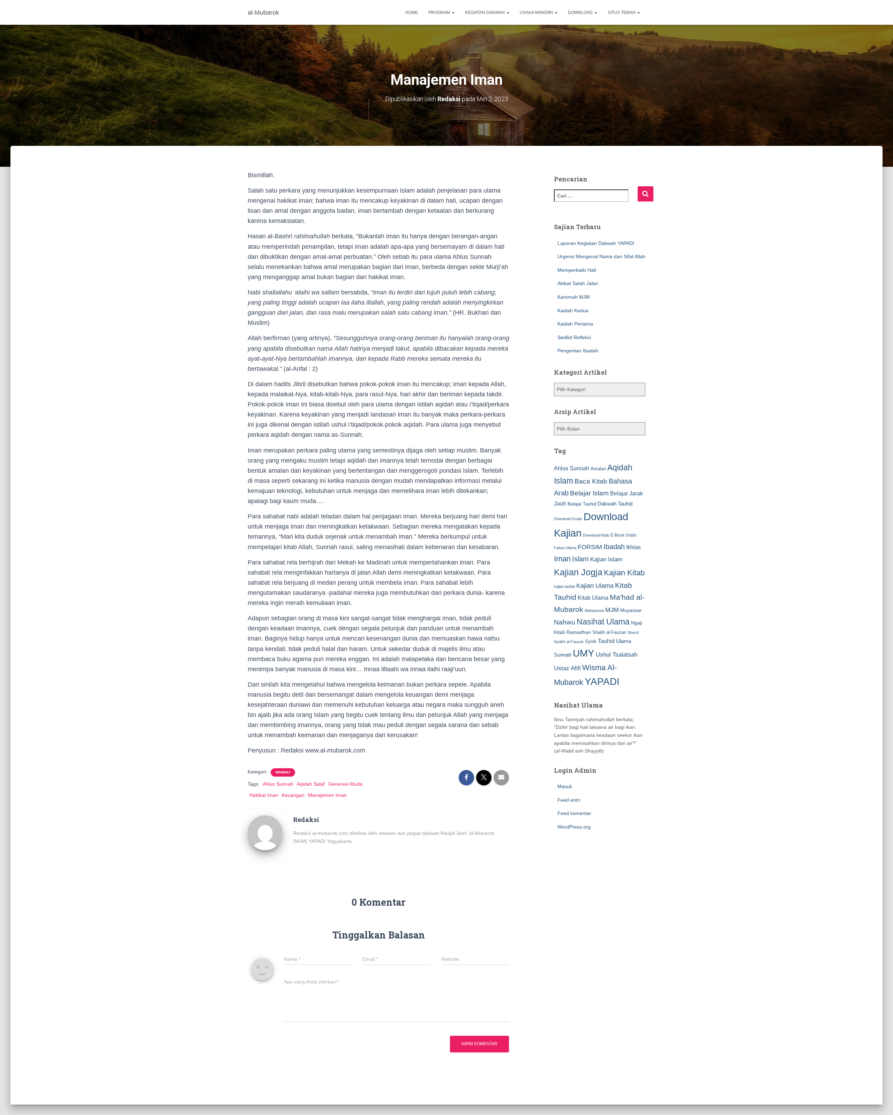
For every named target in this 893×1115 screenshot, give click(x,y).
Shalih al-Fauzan (609, 632)
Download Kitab (596, 535)
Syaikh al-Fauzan (569, 641)
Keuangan (293, 795)
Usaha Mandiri (537, 12)
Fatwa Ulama (565, 548)
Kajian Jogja (578, 572)
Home (411, 12)
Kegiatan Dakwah (485, 12)
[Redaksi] (265, 832)
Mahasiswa (594, 610)
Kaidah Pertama (575, 324)
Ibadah (614, 547)
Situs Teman (622, 12)
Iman (562, 558)
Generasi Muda (345, 784)
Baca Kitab (591, 481)
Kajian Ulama (595, 585)
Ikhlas (633, 547)
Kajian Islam (606, 559)
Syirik (590, 641)
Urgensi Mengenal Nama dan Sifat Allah (601, 256)
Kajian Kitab (624, 572)
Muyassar (631, 610)
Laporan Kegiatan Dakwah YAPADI (595, 243)
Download (581, 12)
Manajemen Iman (327, 795)
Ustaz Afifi (567, 668)
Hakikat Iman (263, 795)
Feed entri (568, 800)
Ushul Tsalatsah (616, 654)
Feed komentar (574, 813)
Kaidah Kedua (572, 310)
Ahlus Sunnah (278, 784)
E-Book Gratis (623, 535)
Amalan (598, 468)
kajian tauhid (564, 586)
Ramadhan (578, 632)
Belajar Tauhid (582, 504)
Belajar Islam (589, 493)
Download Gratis (568, 519)
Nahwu (564, 622)
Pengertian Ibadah (577, 350)
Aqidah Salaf (311, 784)
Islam (580, 559)
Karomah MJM (573, 297)
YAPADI (602, 681)
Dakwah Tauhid (615, 504)
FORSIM (590, 547)
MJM (612, 609)
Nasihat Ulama (603, 621)
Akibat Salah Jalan (577, 283)
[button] (453, 12)
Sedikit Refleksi (574, 337)
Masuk (564, 786)
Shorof (633, 632)
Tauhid (606, 641)
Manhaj (283, 772)
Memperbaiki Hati (576, 270)
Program (439, 12)
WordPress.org (574, 827)
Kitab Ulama (593, 597)
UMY (583, 653)
